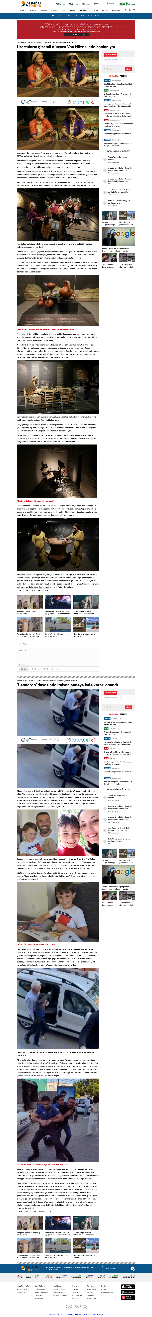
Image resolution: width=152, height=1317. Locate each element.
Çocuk (34, 1211)
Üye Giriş (104, 1286)
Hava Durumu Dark (23, 1286)
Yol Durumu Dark (23, 1289)
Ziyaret (46, 590)
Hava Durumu (61, 1276)
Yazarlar (105, 10)
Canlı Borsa (57, 1286)
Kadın (72, 10)
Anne (20, 1211)
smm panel (39, 1298)
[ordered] (44, 669)
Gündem (44, 10)
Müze (26, 590)
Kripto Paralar (129, 1276)
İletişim (59, 1314)
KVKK (81, 1314)
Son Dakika (21, 10)
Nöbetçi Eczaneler (42, 1292)
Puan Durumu (76, 1276)
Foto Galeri (83, 10)
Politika (97, 16)
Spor (64, 10)
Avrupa (62, 16)
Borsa (19, 1276)
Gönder (23, 669)
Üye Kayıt (104, 1289)
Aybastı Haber (21, 42)
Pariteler (101, 1276)
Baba (26, 1211)
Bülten (70, 16)
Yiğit (50, 1211)
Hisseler (89, 1276)
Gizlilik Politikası (68, 1314)
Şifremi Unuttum (107, 1292)
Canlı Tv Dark (40, 1286)
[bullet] (47, 669)
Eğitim (83, 16)
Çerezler (76, 1314)
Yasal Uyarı (99, 1314)
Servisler (33, 10)
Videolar (94, 10)
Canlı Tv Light (22, 1292)
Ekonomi (54, 10)
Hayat (90, 16)
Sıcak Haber (91, 1298)
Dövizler (75, 1289)
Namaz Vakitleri (32, 1276)
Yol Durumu (113, 1276)
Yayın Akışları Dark (42, 1289)
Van (39, 590)
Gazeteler (116, 10)
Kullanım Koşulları (90, 1314)
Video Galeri (91, 1289)
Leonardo (42, 1211)
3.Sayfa (54, 16)
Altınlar (74, 1286)
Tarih (33, 590)
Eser (19, 590)
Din (76, 16)
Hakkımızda (52, 1314)
